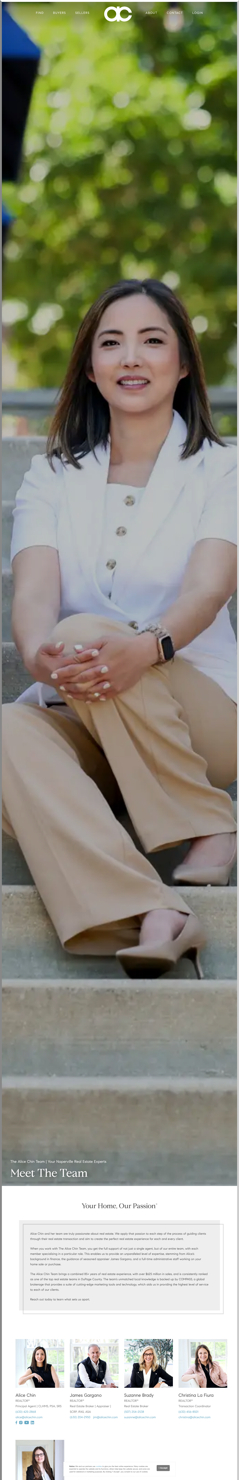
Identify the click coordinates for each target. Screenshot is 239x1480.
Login (197, 13)
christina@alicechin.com (194, 1417)
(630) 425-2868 (25, 1412)
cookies (99, 1466)
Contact (175, 13)
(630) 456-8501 (188, 1412)
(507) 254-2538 (134, 1412)
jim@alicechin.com (105, 1417)
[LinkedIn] (32, 1422)
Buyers (59, 13)
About (152, 13)
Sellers (82, 13)
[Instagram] (20, 1422)
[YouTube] (26, 1422)
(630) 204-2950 (80, 1417)
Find (40, 13)
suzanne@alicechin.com (140, 1417)
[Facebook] (16, 1422)
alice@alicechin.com (29, 1417)
